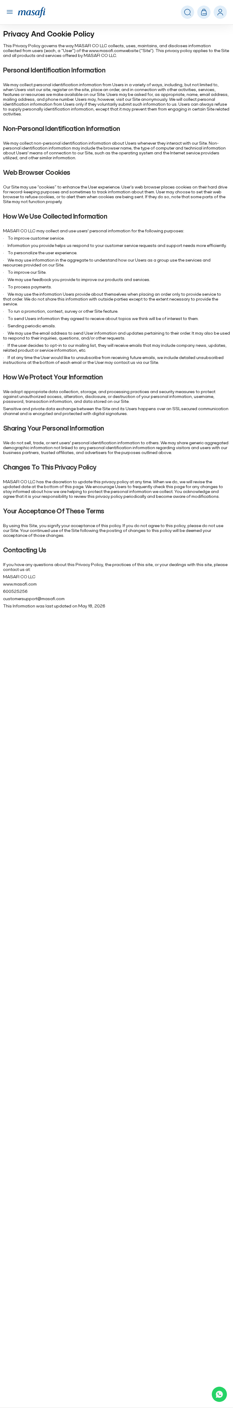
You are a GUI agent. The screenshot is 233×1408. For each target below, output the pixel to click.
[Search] (220, 12)
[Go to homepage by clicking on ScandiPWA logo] (31, 12)
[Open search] (187, 12)
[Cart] (204, 12)
